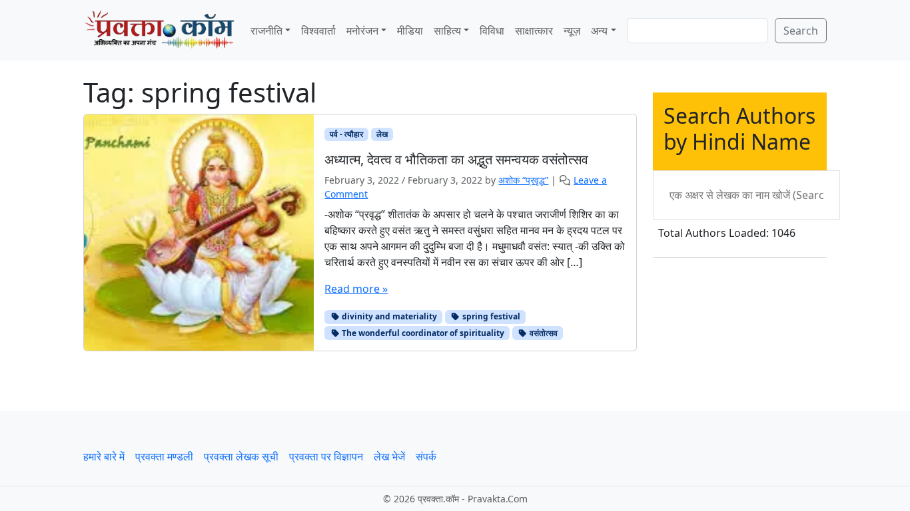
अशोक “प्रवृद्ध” (523, 180)
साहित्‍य (447, 30)
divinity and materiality (388, 316)
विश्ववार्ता (318, 30)
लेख (382, 134)
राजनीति (266, 30)
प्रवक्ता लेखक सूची (241, 456)
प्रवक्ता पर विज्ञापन (326, 456)
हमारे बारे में (104, 456)
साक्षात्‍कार (534, 30)
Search (800, 30)
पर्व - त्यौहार (346, 134)
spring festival (490, 316)
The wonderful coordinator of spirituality (422, 333)
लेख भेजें (389, 456)
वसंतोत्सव (543, 333)
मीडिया (410, 30)
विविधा (492, 30)
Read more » (356, 288)
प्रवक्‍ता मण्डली (164, 456)
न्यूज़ (572, 30)
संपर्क (426, 456)
